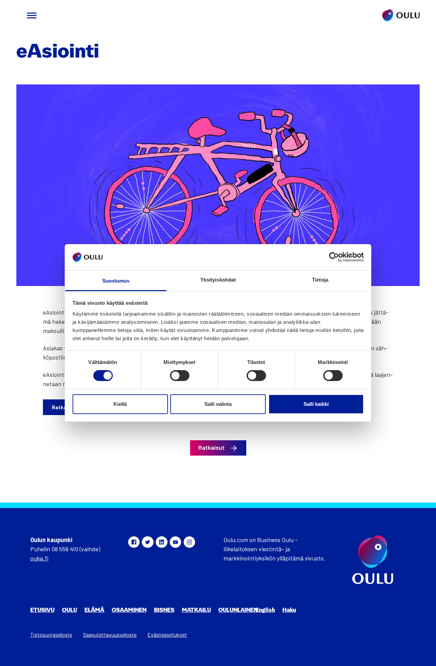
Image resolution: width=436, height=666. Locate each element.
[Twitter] (147, 542)
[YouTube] (175, 542)
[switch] (179, 375)
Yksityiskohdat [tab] (218, 280)
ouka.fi (39, 558)
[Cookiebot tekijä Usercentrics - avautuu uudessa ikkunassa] (334, 257)
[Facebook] (134, 542)
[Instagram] (189, 542)
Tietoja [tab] (320, 280)
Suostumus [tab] (116, 281)
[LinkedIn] (161, 542)
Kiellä (120, 404)
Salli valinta (218, 404)
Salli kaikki (316, 404)
